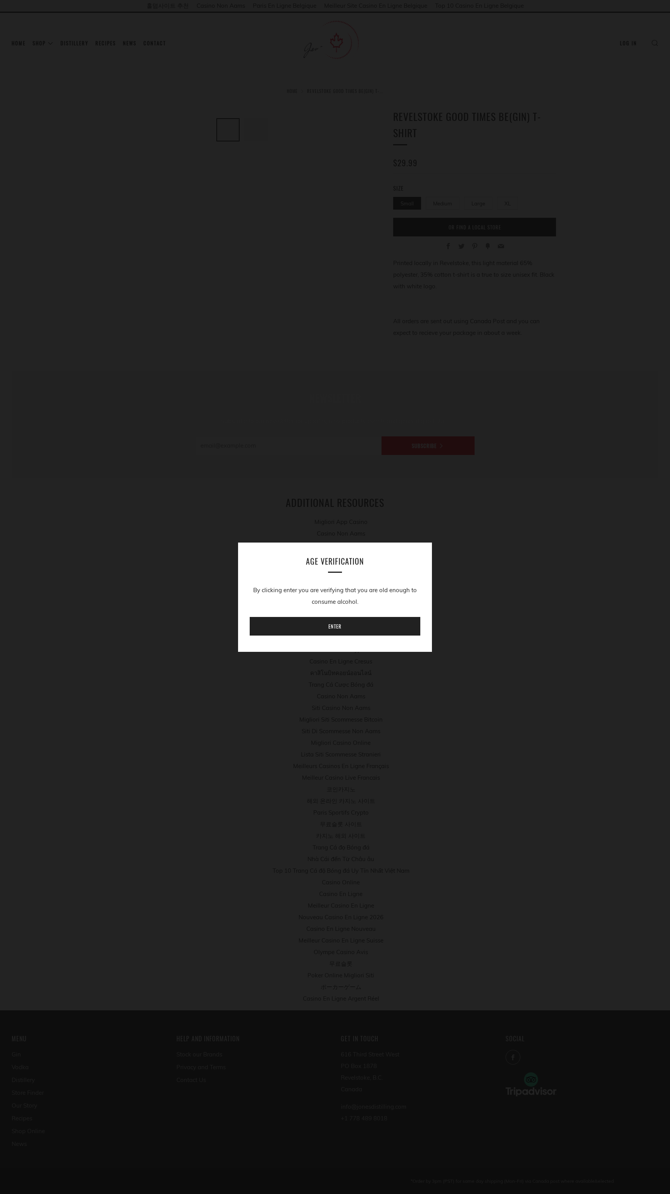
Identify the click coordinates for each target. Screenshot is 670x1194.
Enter (335, 626)
